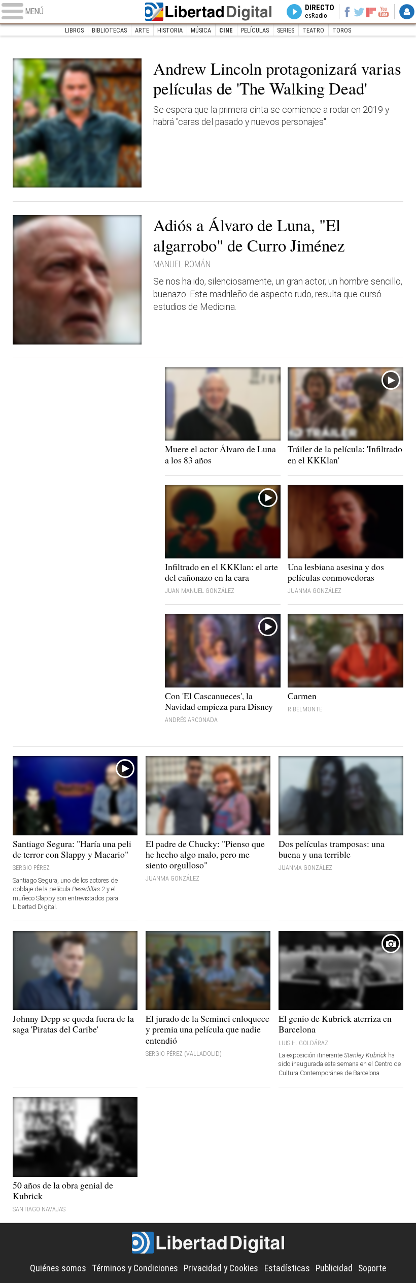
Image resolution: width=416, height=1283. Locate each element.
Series (285, 30)
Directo (319, 11)
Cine (226, 30)
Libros (74, 30)
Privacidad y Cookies (221, 1268)
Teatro (313, 30)
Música (201, 30)
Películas (255, 30)
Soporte (372, 1268)
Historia (170, 30)
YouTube (383, 11)
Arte (142, 30)
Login (406, 11)
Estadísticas (287, 1268)
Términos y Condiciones (135, 1268)
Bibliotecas (109, 30)
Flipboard (371, 12)
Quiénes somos (58, 1268)
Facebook (347, 11)
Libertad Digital (208, 11)
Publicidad (334, 1268)
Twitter (359, 11)
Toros (341, 30)
